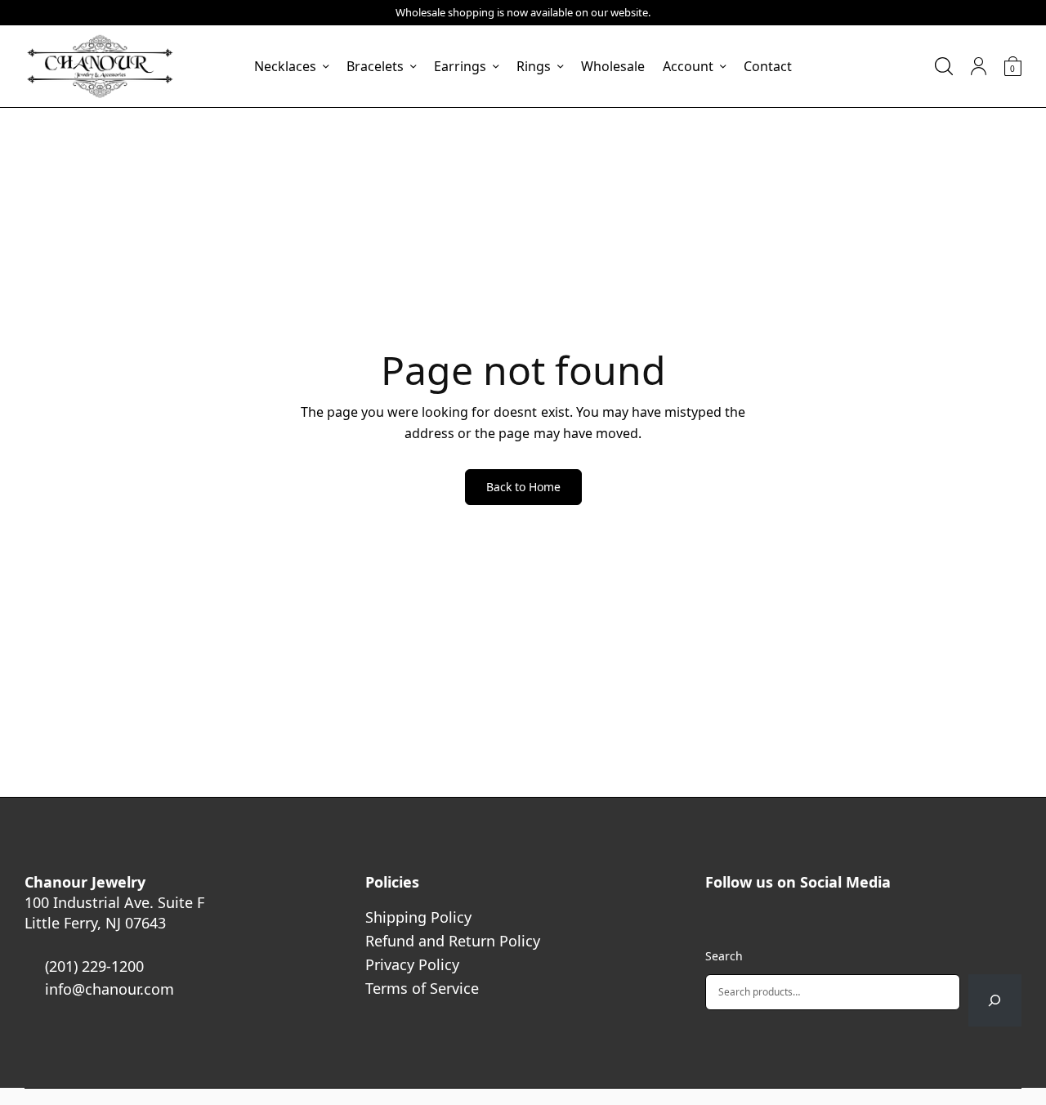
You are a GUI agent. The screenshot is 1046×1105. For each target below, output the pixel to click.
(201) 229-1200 (94, 966)
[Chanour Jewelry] (100, 66)
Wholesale (613, 66)
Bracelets (375, 66)
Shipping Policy (418, 917)
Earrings (460, 66)
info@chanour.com (109, 989)
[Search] (994, 1000)
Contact (768, 66)
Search (724, 956)
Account (688, 66)
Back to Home (523, 486)
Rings (533, 66)
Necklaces (285, 66)
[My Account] (978, 66)
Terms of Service (422, 988)
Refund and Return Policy (452, 941)
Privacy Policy (412, 964)
